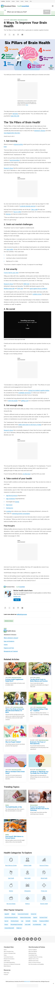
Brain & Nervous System (22, 19)
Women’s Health (44, 903)
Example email (16, 596)
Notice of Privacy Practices (35, 962)
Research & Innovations (9, 958)
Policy (27, 104)
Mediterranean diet (9, 288)
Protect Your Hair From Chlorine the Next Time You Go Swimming (39, 808)
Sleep (45, 924)
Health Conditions (13, 19)
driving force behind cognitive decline (38, 390)
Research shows (8, 168)
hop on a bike (17, 212)
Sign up (17, 599)
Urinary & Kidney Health (9, 927)
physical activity (18, 144)
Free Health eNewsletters (9, 962)
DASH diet (20, 288)
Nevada (26, 1)
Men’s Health (27, 878)
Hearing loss (9, 508)
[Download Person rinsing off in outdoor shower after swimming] (40, 796)
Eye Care (6, 920)
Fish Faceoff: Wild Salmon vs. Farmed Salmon (14, 837)
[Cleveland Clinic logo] (8, 6)
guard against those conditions (38, 288)
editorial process (22, 614)
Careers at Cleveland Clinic (10, 953)
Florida (17, 1)
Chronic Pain (33, 913)
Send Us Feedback (33, 949)
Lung (22, 920)
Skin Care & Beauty (34, 805)
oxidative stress (37, 294)
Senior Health (27, 924)
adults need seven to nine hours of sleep (29, 424)
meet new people (13, 400)
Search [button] (47, 11)
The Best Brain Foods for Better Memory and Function (39, 680)
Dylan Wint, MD (15, 116)
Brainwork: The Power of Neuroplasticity (37, 742)
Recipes (6, 924)
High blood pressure (12, 495)
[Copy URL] (27, 325)
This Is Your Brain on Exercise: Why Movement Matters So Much (14, 710)
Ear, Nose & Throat (43, 917)
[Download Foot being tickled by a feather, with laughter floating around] (15, 731)
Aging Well (7, 913)
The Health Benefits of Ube (13, 807)
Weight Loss (19, 927)
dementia (15, 113)
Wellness (27, 903)
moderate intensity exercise (27, 206)
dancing (8, 214)
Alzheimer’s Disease (9, 620)
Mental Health (44, 878)
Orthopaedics (27, 891)
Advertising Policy (32, 953)
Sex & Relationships (37, 924)
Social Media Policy (33, 955)
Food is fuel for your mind (11, 272)
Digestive (35, 917)
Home (5, 949)
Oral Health (28, 920)
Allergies (13, 913)
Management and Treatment (11, 651)
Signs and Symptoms (9, 641)
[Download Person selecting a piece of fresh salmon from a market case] (15, 825)
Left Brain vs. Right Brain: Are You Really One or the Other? (39, 772)
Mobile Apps (6, 972)
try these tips (26, 474)
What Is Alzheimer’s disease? (11, 638)
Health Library (7, 960)
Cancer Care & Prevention (23, 913)
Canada (13, 1)
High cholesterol (10, 498)
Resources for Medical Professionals (12, 964)
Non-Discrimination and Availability (36, 964)
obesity (17, 502)
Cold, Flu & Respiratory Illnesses (11, 917)
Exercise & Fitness (44, 865)
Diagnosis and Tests (9, 648)
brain (5, 146)
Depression (9, 505)
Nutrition (38, 677)
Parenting (35, 920)
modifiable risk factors (24, 393)
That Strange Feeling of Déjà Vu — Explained (39, 709)
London (22, 1)
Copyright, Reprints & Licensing (35, 957)
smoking (8, 511)
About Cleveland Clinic (9, 951)
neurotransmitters (15, 160)
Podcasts (6, 974)
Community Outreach (8, 957)
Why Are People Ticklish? (13, 742)
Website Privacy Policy (33, 960)
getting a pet (24, 400)
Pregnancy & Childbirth (44, 920)
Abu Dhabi (8, 1)
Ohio (31, 1)
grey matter (10, 249)
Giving (5, 955)
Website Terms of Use (33, 958)
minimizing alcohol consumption (21, 513)
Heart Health (11, 878)
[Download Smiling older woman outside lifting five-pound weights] (15, 698)
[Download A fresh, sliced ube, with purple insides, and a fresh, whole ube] (15, 796)
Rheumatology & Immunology (16, 924)
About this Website (33, 951)
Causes (6, 644)
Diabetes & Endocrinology (25, 917)
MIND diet (26, 284)
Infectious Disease (14, 920)
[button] (52, 6)
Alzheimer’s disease (39, 130)
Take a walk (34, 209)
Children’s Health (27, 865)
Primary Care (14, 740)
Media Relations (7, 966)
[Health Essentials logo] (23, 6)
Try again (27, 328)
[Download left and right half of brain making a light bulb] (40, 760)
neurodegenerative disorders (12, 133)
